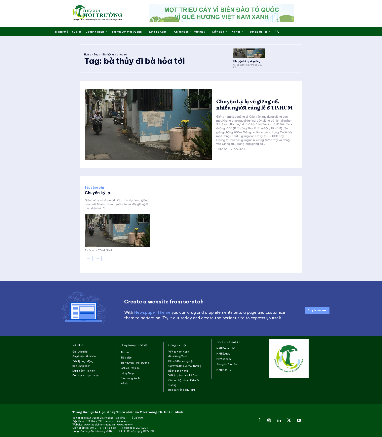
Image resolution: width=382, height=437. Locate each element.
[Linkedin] (279, 420)
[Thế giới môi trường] (97, 13)
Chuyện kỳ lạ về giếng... (248, 61)
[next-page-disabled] (98, 258)
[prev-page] (89, 258)
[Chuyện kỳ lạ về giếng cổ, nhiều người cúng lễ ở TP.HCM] (249, 53)
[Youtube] (299, 420)
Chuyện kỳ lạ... (99, 192)
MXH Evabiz (223, 353)
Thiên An (222, 148)
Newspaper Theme (152, 312)
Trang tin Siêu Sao (227, 364)
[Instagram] (269, 420)
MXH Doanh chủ (225, 348)
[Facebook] (259, 420)
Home (87, 54)
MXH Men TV (223, 369)
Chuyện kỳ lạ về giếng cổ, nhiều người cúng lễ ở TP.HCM (254, 104)
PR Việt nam (223, 359)
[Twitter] (289, 420)
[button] (277, 31)
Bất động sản (94, 187)
